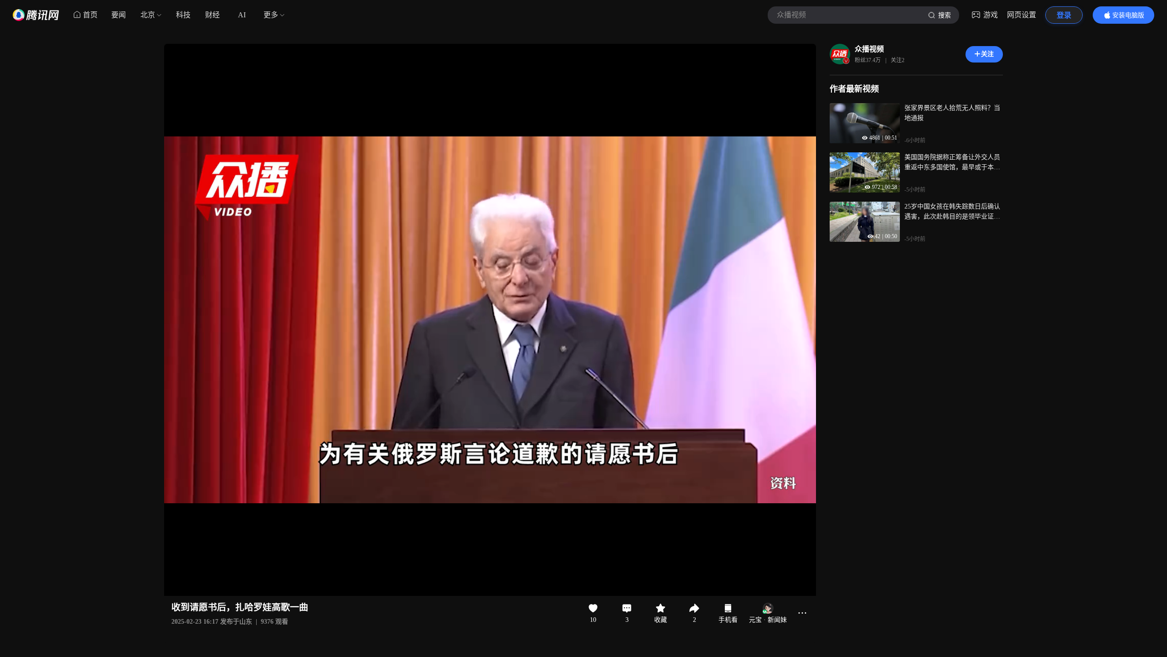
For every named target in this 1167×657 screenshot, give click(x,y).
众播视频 (869, 49)
